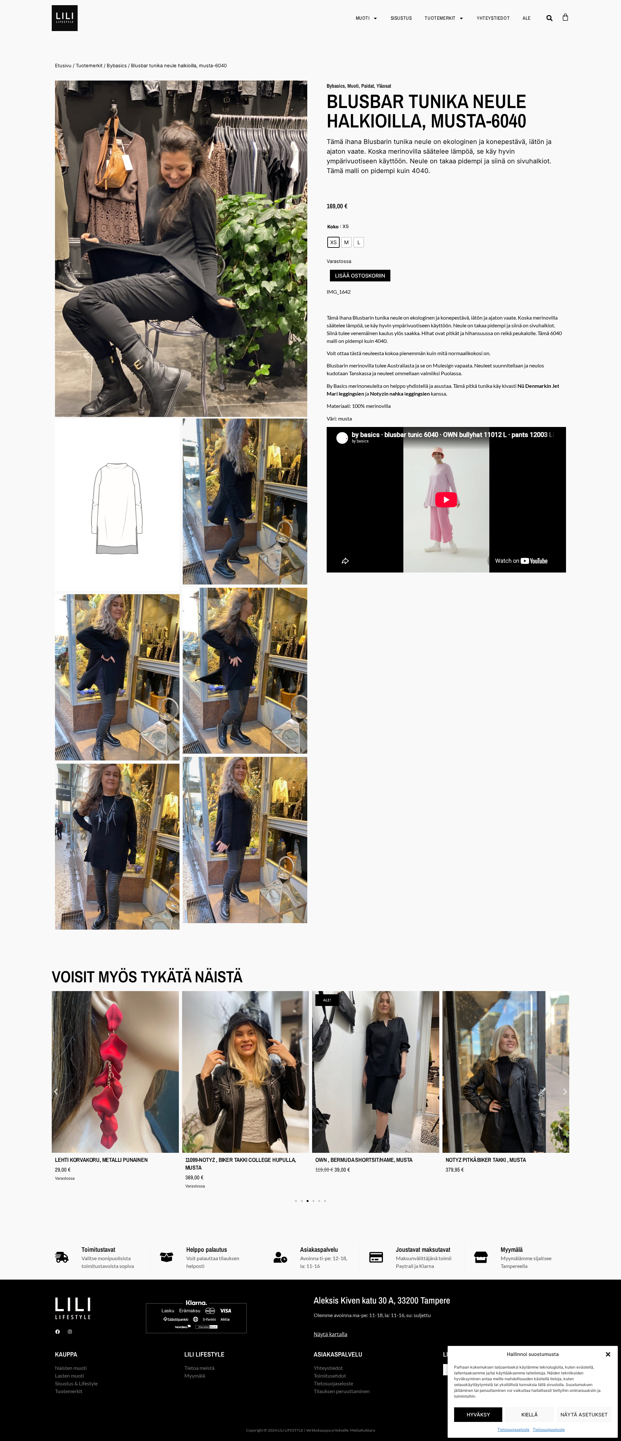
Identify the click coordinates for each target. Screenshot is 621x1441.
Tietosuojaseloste (513, 1429)
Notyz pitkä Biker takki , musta (486, 1160)
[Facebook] (57, 1332)
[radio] (333, 242)
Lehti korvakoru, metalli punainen (101, 1160)
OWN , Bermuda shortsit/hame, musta (363, 1160)
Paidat (367, 85)
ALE (527, 18)
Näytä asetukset (584, 1415)
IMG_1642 (339, 292)
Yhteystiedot (493, 18)
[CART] (565, 17)
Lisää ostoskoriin (360, 275)
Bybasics (117, 66)
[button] (608, 1354)
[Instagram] (70, 1332)
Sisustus (401, 18)
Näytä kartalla (330, 1334)
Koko (333, 226)
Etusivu (63, 66)
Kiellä (529, 1415)
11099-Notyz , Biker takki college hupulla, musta (240, 1164)
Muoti (363, 18)
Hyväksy (478, 1415)
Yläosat (383, 85)
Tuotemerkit (440, 18)
